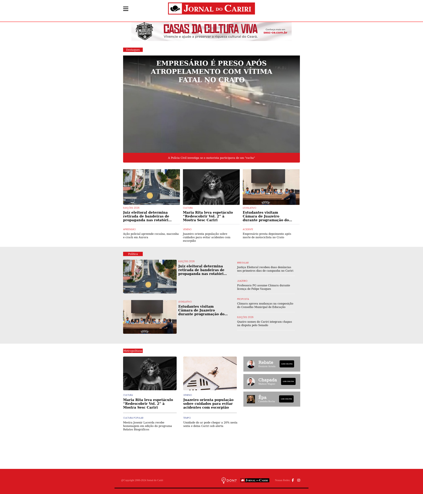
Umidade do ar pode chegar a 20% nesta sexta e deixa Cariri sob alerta (210, 424)
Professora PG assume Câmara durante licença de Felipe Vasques (263, 287)
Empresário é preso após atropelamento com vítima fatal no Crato (211, 71)
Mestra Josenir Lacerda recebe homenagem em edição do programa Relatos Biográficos (147, 426)
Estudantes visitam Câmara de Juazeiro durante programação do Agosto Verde (266, 216)
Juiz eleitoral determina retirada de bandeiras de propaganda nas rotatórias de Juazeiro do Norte (147, 216)
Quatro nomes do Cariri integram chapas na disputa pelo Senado (264, 323)
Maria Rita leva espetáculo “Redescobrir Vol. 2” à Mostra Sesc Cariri (208, 216)
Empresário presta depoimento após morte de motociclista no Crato (267, 235)
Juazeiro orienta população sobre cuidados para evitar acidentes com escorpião (206, 237)
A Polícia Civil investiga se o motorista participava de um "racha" (211, 157)
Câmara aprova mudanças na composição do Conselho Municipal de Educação (265, 305)
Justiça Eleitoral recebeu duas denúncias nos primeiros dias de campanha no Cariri (265, 268)
